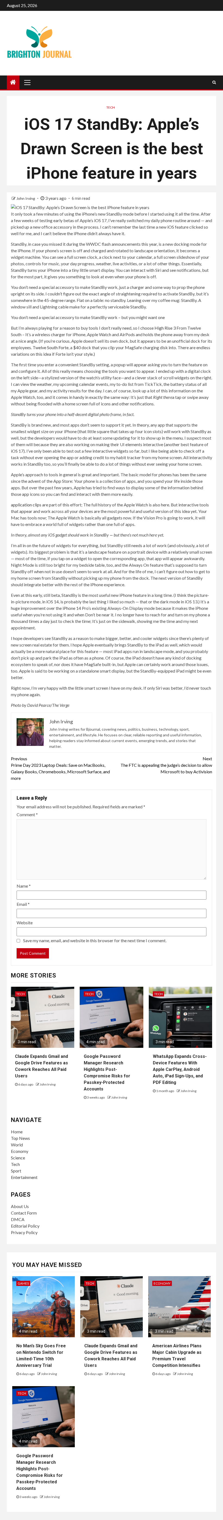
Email (23, 904)
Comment (27, 814)
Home (17, 1131)
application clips (26, 504)
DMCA (17, 1219)
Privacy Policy (24, 1232)
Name (24, 885)
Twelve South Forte (51, 347)
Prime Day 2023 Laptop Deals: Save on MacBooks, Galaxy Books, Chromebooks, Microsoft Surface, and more (60, 768)
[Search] (214, 82)
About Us (20, 1206)
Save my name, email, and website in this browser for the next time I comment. (94, 940)
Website (25, 922)
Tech (110, 107)
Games (23, 1283)
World (17, 1144)
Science (18, 1157)
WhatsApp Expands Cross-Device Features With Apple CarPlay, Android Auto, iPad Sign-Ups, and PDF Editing (180, 1069)
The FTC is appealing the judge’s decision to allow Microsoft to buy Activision (166, 765)
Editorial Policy (25, 1225)
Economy (19, 1151)
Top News (20, 1138)
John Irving (26, 198)
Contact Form (24, 1212)
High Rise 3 (165, 327)
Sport (16, 1170)
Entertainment (24, 1177)
